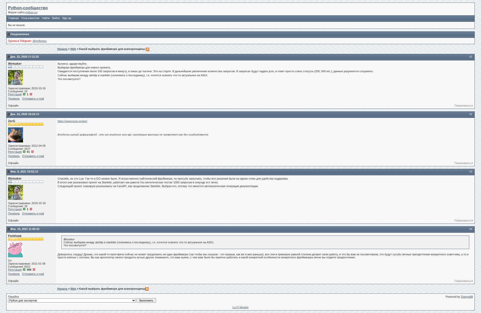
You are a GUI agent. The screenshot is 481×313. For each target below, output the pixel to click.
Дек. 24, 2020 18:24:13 (24, 114)
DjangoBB (467, 296)
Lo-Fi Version (240, 307)
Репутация (15, 94)
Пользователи (30, 18)
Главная (14, 18)
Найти (46, 18)
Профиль (14, 98)
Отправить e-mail (33, 98)
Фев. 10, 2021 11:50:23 (24, 228)
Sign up (66, 18)
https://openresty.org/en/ (72, 121)
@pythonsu (40, 40)
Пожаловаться (463, 105)
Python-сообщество (28, 8)
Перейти (13, 296)
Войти (56, 18)
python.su (31, 12)
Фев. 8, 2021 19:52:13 (24, 171)
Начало (62, 48)
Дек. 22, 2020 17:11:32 (24, 56)
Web (73, 48)
